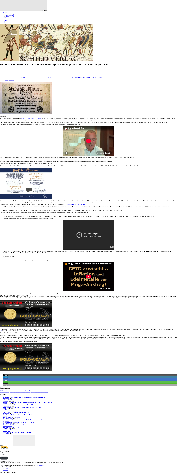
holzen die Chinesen (25, 118)
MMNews (5, 408)
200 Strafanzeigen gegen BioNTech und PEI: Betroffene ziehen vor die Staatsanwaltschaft (24, 397)
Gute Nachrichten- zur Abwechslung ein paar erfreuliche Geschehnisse (15, 390)
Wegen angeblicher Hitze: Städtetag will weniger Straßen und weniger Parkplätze (22, 407)
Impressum (5, 470)
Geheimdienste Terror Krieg (78, 77)
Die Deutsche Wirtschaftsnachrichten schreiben (74, 204)
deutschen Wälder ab (36, 118)
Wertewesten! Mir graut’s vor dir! (11, 427)
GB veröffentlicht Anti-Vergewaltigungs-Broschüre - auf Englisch (18, 414)
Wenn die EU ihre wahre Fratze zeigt (11, 417)
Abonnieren (4, 458)
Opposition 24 (6, 398)
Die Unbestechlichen (7, 411)
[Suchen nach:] (6, 445)
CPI (1, 330)
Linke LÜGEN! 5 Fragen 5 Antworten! (12, 399)
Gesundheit (5, 20)
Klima (4, 21)
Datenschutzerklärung (7, 468)
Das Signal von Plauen (8, 429)
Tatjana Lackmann (10, 16)
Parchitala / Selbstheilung (8, 14)
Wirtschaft (5, 19)
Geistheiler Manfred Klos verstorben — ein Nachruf (15, 424)
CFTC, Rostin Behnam (14, 293)
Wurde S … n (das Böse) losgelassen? (11, 409)
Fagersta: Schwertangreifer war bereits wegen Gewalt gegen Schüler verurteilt (21, 404)
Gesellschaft (88, 77)
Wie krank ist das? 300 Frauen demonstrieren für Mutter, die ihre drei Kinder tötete (22, 419)
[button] (5, 375)
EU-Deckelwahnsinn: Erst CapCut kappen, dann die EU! (16, 412)
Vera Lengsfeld (6, 428)
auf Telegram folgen (9, 80)
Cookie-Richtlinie (39, 465)
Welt (4, 22)
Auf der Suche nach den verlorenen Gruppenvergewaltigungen (17, 432)
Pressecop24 (6, 401)
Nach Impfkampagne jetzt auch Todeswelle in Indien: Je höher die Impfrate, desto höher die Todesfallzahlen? (24, 392)
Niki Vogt (49, 77)
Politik (4, 17)
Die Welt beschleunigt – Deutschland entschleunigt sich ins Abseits (18, 422)
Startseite (5, 12)
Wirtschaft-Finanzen (98, 77)
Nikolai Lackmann (10, 15)
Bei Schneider (6, 433)
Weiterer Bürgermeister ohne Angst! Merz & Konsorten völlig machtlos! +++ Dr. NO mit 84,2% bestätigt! (27, 402)
